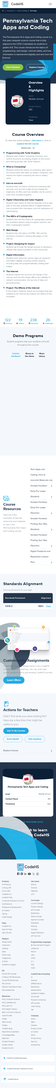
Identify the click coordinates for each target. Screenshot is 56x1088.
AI (31, 977)
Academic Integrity (9, 965)
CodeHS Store (12, 1079)
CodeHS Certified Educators (17, 1058)
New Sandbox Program (41, 945)
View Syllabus (13, 67)
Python (33, 952)
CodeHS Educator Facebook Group (20, 1069)
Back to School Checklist (11, 1012)
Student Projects (8, 1041)
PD (3, 971)
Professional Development (12, 907)
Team (33, 1022)
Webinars (5, 1038)
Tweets (4, 1025)
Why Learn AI (7, 1006)
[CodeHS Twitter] (33, 874)
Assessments (36, 990)
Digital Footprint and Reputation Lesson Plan (40, 556)
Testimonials (6, 1022)
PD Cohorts (6, 984)
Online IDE (6, 891)
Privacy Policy (36, 1038)
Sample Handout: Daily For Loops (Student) (38, 491)
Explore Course (36, 67)
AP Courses (35, 910)
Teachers (34, 891)
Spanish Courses (37, 920)
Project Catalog (37, 907)
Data (4, 952)
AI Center (34, 1032)
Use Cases (35, 881)
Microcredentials (8, 990)
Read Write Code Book (10, 1032)
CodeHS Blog (7, 1028)
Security (34, 1041)
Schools (34, 888)
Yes (32, 1010)
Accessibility (35, 1045)
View (48, 606)
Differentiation (36, 984)
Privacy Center (36, 1028)
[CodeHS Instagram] (22, 874)
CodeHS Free (7, 897)
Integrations (6, 958)
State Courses (36, 916)
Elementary (35, 913)
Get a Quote (6, 933)
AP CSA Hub (35, 936)
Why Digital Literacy (9, 1009)
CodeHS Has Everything (40, 974)
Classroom (6, 945)
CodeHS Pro (6, 894)
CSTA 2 (9, 606)
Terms (33, 1035)
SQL (32, 965)
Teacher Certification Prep (11, 987)
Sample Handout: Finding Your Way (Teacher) (38, 540)
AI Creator (6, 910)
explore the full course (28, 143)
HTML (33, 958)
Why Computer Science (11, 999)
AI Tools (5, 961)
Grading (5, 948)
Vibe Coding (35, 1006)
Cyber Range (7, 917)
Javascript (35, 948)
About (33, 1019)
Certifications (7, 904)
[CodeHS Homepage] (14, 4)
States (4, 1019)
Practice (34, 926)
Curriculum (10, 11)
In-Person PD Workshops (11, 977)
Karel (33, 968)
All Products (6, 884)
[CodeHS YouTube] (29, 874)
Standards (35, 923)
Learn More (14, 680)
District (33, 884)
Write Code (6, 955)
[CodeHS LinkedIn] (25, 874)
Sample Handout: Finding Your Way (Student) (38, 524)
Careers (34, 1025)
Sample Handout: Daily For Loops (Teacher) (38, 507)
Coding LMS (6, 888)
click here (36, 140)
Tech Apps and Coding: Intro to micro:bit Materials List (41, 475)
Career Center (7, 1045)
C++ (32, 961)
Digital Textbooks (37, 933)
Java (33, 955)
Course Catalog (22, 11)
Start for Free (7, 929)
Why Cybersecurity (9, 1002)
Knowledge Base (8, 1035)
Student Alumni (8, 1048)
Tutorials (34, 929)
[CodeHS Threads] (37, 874)
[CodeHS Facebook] (18, 874)
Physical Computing (38, 1000)
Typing (4, 914)
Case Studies (7, 1015)
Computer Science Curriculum (13, 901)
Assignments (7, 942)
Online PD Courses (9, 974)
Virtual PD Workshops (10, 980)
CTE (32, 894)
